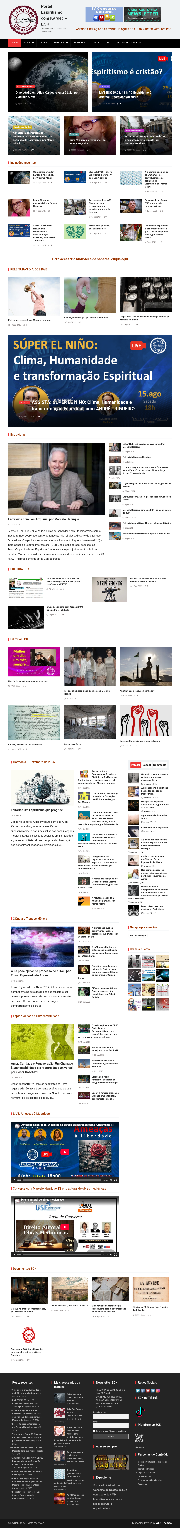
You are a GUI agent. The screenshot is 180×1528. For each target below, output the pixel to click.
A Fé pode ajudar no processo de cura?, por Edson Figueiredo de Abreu (41, 973)
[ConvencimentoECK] (134, 1003)
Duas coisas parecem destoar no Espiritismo (152, 908)
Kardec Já (142, 1484)
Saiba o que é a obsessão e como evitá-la (75, 1397)
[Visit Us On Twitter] (137, 1390)
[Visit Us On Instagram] (157, 1390)
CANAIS (43, 42)
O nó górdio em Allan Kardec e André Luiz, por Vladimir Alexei (43, 175)
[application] (65, 1152)
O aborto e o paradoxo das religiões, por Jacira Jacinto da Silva (154, 777)
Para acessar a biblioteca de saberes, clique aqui (90, 259)
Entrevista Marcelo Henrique (137, 457)
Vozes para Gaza (72, 744)
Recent (146, 765)
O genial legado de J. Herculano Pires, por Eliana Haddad (147, 485)
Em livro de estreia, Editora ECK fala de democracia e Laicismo (148, 580)
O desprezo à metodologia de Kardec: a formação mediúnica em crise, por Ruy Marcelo (98, 798)
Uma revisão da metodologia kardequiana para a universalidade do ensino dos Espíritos (109, 1308)
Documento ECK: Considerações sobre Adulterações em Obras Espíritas (27, 1352)
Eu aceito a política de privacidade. (111, 1431)
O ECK (27, 42)
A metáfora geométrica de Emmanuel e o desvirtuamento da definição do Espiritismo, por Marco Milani (156, 179)
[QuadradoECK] (134, 975)
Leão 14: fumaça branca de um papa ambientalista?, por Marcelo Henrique (105, 1096)
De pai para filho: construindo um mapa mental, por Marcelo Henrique (145, 318)
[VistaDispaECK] (134, 961)
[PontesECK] (148, 975)
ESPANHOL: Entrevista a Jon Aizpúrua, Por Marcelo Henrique (144, 445)
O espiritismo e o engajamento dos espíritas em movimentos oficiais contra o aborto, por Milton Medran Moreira (148, 892)
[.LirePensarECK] (162, 1003)
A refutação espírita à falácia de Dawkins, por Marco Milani (103, 901)
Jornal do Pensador (147, 1469)
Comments (159, 765)
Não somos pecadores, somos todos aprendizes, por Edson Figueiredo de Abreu (154, 874)
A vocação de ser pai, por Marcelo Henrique (86, 317)
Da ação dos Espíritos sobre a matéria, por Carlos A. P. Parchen (155, 804)
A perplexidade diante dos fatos (154, 817)
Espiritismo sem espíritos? (154, 827)
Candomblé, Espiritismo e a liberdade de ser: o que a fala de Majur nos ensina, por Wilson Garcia (156, 231)
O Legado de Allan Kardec (150, 1480)
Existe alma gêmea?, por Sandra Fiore (99, 227)
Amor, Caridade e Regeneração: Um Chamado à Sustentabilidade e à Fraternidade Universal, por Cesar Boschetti (42, 1068)
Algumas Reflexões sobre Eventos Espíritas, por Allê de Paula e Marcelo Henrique (154, 844)
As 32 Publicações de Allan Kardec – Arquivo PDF (75, 1498)
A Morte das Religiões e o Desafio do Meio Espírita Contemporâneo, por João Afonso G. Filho (98, 883)
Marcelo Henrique (138, 935)
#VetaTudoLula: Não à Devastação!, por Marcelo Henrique (105, 1063)
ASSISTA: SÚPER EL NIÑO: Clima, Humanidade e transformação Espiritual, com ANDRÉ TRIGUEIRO (44, 233)
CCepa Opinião (145, 1476)
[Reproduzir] (14, 1180)
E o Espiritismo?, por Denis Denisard (70, 1305)
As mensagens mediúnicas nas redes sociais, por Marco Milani (154, 791)
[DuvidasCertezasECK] (148, 1003)
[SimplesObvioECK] (148, 961)
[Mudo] (111, 1180)
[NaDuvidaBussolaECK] (148, 989)
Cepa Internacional (146, 1473)
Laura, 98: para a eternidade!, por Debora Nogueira (45, 203)
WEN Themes (164, 1523)
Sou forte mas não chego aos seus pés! (28, 681)
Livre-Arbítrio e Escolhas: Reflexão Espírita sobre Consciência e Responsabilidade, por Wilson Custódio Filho (97, 840)
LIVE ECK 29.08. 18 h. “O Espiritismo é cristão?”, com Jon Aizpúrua (100, 175)
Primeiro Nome (99, 1412)
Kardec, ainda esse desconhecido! (25, 744)
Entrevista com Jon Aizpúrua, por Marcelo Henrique (43, 519)
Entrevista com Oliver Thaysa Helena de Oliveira (147, 523)
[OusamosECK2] (134, 989)
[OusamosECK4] (162, 975)
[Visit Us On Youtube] (147, 1390)
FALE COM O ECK (102, 42)
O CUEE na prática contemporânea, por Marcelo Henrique (28, 1310)
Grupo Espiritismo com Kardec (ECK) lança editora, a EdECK (65, 608)
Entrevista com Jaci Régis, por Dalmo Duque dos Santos (147, 498)
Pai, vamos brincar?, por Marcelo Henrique (29, 320)
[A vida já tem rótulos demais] (162, 989)
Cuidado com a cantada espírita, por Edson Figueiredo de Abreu (152, 859)
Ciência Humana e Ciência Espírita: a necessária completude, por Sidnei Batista (105, 992)
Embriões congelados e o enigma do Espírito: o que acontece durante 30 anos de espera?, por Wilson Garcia (98, 972)
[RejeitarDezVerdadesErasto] (162, 961)
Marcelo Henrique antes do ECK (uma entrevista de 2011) (147, 511)
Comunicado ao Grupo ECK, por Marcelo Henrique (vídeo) (156, 203)
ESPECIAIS (59, 42)
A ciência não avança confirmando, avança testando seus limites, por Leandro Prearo (98, 932)
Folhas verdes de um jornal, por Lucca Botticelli (105, 1049)
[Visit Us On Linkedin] (152, 1390)
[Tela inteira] (115, 1180)
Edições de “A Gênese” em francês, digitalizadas (150, 1308)
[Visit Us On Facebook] (142, 1390)
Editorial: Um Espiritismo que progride (37, 810)
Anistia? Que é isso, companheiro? (137, 691)
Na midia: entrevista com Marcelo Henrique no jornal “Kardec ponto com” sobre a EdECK (63, 581)
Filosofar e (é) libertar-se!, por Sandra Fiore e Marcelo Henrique (26, 1495)
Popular (135, 765)
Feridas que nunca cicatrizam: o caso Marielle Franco (87, 692)
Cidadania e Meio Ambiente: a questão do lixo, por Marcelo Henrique (105, 1080)
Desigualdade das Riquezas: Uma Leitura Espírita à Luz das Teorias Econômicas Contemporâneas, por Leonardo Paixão (98, 862)
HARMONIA (79, 42)
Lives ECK (24, 402)
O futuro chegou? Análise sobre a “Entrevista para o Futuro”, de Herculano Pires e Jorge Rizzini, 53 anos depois (145, 470)
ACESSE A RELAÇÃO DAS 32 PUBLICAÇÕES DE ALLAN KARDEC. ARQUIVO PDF (123, 29)
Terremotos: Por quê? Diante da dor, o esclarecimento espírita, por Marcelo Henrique (100, 206)
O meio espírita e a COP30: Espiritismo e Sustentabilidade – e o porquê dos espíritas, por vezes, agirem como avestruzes (98, 1031)
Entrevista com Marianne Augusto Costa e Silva (146, 533)
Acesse (139, 1447)
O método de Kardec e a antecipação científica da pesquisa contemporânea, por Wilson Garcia (98, 951)
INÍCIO (14, 42)
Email (95, 1422)
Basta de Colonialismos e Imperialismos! (140, 741)
